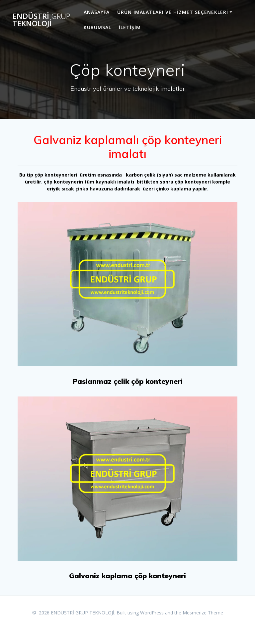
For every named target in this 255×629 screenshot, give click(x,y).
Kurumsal (97, 27)
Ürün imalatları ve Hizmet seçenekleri (172, 12)
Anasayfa (97, 12)
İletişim (130, 27)
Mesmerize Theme (203, 612)
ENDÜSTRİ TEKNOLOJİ (41, 20)
